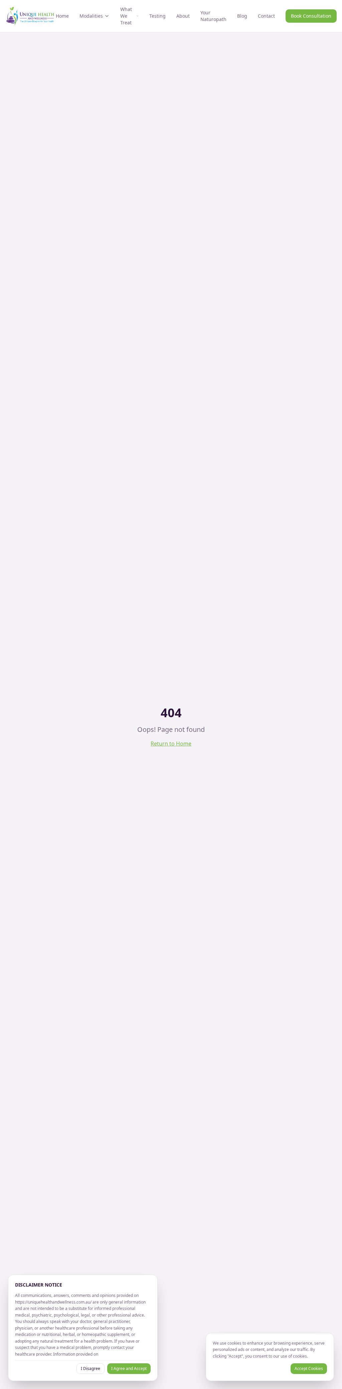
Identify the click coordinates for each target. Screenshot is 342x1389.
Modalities (91, 16)
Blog (242, 16)
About (183, 16)
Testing (157, 16)
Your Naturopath (213, 15)
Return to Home (171, 743)
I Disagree (90, 1368)
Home (62, 16)
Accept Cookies (309, 1368)
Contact (266, 16)
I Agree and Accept (129, 1368)
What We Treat (126, 16)
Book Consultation (311, 16)
